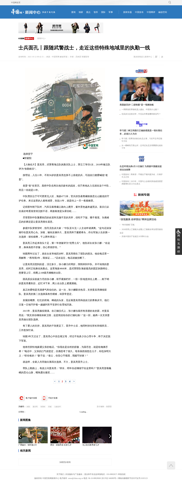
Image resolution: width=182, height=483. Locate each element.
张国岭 (43, 407)
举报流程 (122, 474)
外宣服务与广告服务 (73, 474)
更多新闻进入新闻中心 (143, 57)
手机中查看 (53, 398)
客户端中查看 (31, 398)
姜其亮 (35, 407)
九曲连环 (57, 407)
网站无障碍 (178, 243)
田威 (49, 407)
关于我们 (60, 474)
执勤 (28, 407)
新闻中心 (41, 38)
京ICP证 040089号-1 (109, 478)
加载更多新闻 (65, 462)
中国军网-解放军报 (59, 57)
